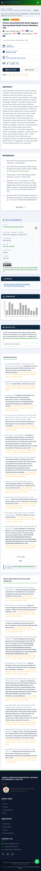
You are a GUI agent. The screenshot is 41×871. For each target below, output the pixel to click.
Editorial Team (7, 827)
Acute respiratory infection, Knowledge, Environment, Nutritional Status (17, 285)
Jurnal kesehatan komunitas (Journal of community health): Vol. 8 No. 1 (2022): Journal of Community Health (20, 388)
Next (20, 561)
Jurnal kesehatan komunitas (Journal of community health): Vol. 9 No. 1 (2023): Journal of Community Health (20, 374)
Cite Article (30, 70)
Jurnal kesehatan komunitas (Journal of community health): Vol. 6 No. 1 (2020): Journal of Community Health (20, 506)
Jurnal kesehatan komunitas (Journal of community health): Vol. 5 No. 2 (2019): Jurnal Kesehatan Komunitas (21, 450)
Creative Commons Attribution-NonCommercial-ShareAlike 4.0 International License (20, 269)
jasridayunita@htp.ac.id (11, 843)
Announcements (8, 810)
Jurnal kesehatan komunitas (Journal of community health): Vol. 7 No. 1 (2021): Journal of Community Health (20, 630)
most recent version (15, 16)
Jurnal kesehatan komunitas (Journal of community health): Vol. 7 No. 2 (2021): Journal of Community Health (21, 428)
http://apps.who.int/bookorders (19, 171)
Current (5, 804)
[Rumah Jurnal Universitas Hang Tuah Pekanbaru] (18, 793)
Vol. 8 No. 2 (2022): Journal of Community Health (16, 10)
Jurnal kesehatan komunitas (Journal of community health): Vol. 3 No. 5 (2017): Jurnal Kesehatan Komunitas (20, 408)
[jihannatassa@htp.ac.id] (37, 33)
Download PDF (12, 70)
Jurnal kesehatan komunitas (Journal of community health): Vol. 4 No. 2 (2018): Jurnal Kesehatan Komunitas (20, 614)
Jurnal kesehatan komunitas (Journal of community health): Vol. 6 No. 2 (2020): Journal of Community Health (21, 671)
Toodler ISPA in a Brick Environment (23, 384)
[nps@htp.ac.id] (24, 30)
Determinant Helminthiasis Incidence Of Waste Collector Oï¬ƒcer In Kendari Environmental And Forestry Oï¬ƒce (21, 501)
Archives (9, 9)
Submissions (6, 824)
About (4, 813)
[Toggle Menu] (38, 2)
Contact (5, 830)
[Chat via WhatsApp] (37, 861)
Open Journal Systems (16, 867)
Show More (19, 207)
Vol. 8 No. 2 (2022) (8, 246)
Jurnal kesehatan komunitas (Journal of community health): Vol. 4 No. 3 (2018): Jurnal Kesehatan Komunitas (21, 474)
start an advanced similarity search (23, 566)
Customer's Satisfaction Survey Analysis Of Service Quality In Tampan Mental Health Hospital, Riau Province (21, 625)
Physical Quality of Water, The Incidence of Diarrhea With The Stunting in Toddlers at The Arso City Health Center (20, 486)
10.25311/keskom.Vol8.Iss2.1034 (16, 58)
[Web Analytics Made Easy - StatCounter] (5, 784)
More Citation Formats (12, 344)
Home (3, 9)
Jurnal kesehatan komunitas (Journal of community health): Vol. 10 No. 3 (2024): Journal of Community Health (21, 698)
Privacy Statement (8, 833)
